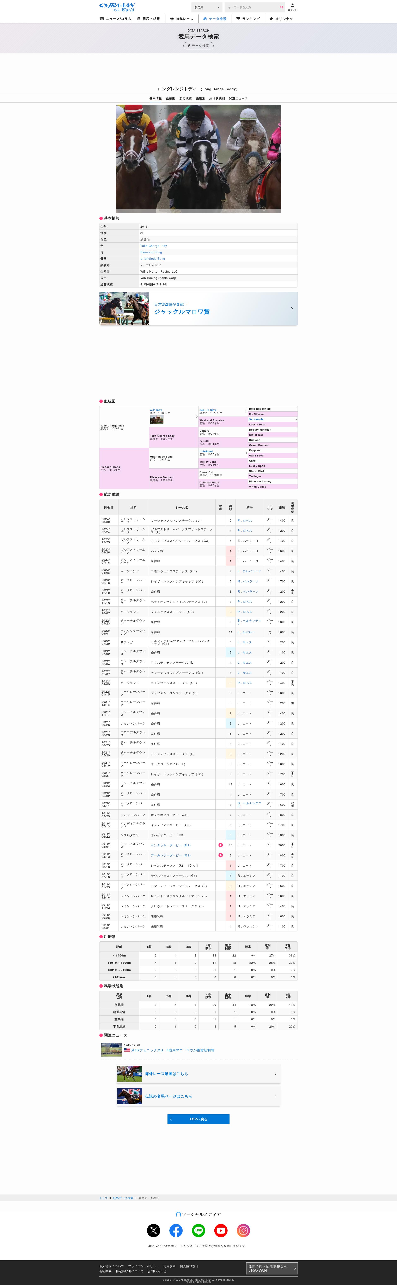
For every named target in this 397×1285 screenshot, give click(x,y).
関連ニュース (238, 98)
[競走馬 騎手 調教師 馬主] (206, 7)
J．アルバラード (249, 571)
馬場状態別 (217, 98)
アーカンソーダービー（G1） (172, 855)
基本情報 (155, 98)
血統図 (170, 98)
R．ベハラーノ (248, 581)
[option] (198, 159)
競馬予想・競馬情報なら (268, 1268)
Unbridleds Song (152, 258)
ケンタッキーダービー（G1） (172, 845)
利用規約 (169, 1266)
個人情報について (111, 1266)
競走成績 (185, 98)
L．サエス (245, 642)
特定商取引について (130, 1271)
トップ (103, 1198)
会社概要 (105, 1271)
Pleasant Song (151, 252)
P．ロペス (245, 520)
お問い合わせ (157, 1271)
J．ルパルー (246, 632)
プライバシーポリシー (143, 1266)
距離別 (200, 98)
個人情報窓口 (189, 1266)
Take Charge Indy (153, 246)
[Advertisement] (198, 71)
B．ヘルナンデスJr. (250, 621)
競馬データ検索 (123, 1198)
